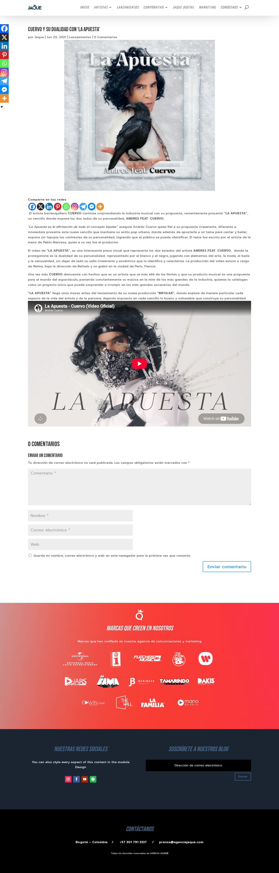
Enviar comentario (227, 566)
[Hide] (1, 107)
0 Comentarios (105, 37)
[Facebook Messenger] (91, 206)
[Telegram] (83, 206)
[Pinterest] (57, 206)
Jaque (39, 37)
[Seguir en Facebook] (76, 779)
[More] (100, 206)
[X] (40, 206)
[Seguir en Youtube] (85, 779)
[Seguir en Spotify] (93, 779)
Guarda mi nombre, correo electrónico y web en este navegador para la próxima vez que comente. (112, 555)
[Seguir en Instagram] (68, 779)
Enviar (243, 776)
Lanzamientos (80, 37)
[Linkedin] (49, 206)
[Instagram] (74, 206)
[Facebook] (32, 206)
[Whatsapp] (66, 206)
